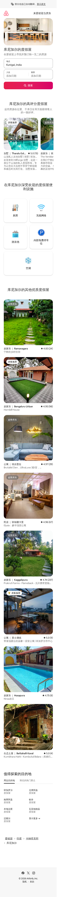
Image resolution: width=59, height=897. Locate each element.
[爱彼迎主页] (6, 13)
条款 (32, 881)
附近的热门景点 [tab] (27, 780)
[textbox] (16, 76)
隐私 (24, 881)
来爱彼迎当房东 (42, 13)
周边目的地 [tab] (9, 780)
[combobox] (28, 65)
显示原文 (41, 4)
